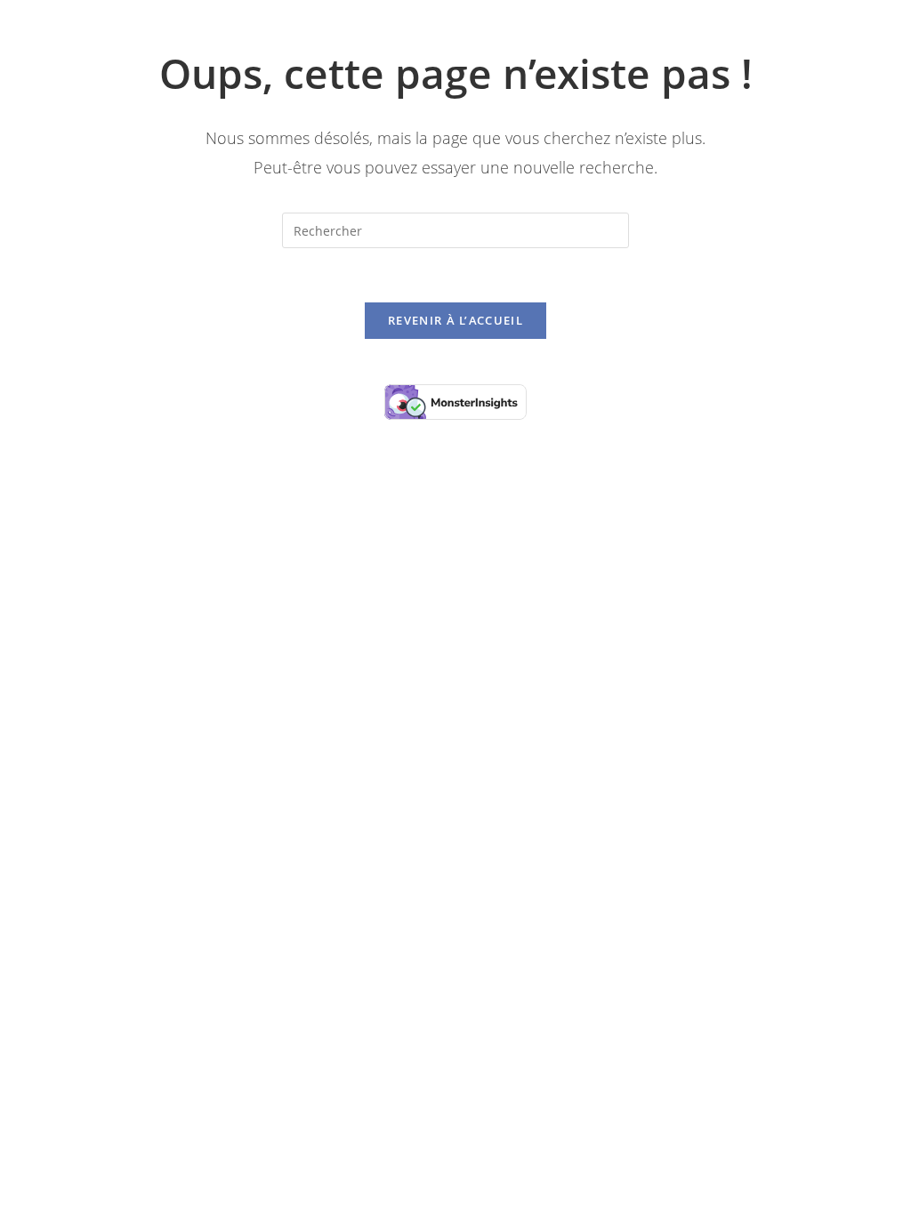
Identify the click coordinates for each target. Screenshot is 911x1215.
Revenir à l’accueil (455, 320)
